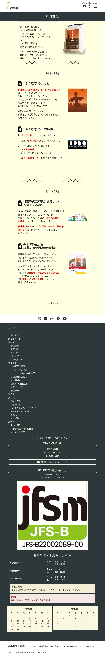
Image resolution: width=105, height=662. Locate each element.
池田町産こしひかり (20, 411)
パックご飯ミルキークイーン (24, 408)
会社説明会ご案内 (19, 377)
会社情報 (15, 345)
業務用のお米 (14, 339)
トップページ (14, 328)
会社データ (16, 391)
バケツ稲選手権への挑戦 (22, 429)
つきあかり (16, 404)
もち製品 (15, 418)
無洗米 (14, 415)
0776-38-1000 (53, 443)
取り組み (15, 352)
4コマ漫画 (15, 425)
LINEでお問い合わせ (54, 470)
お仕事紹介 (16, 380)
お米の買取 (13, 335)
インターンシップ (19, 370)
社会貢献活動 (17, 359)
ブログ (11, 332)
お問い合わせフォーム (54, 462)
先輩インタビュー (19, 387)
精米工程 (15, 356)
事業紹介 (15, 349)
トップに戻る (52, 303)
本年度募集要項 (18, 366)
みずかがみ (16, 401)
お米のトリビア (18, 432)
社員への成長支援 (19, 384)
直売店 (11, 394)
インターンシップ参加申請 (23, 373)
